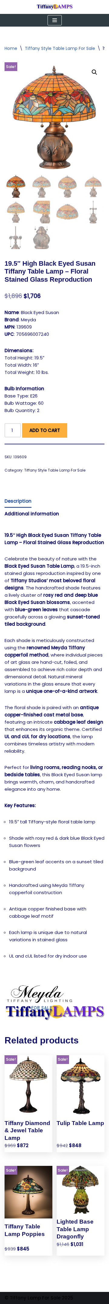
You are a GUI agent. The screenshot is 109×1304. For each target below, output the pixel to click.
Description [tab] (18, 501)
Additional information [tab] (32, 514)
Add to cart (44, 430)
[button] (94, 72)
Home (11, 48)
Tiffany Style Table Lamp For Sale (60, 48)
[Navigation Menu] (55, 20)
